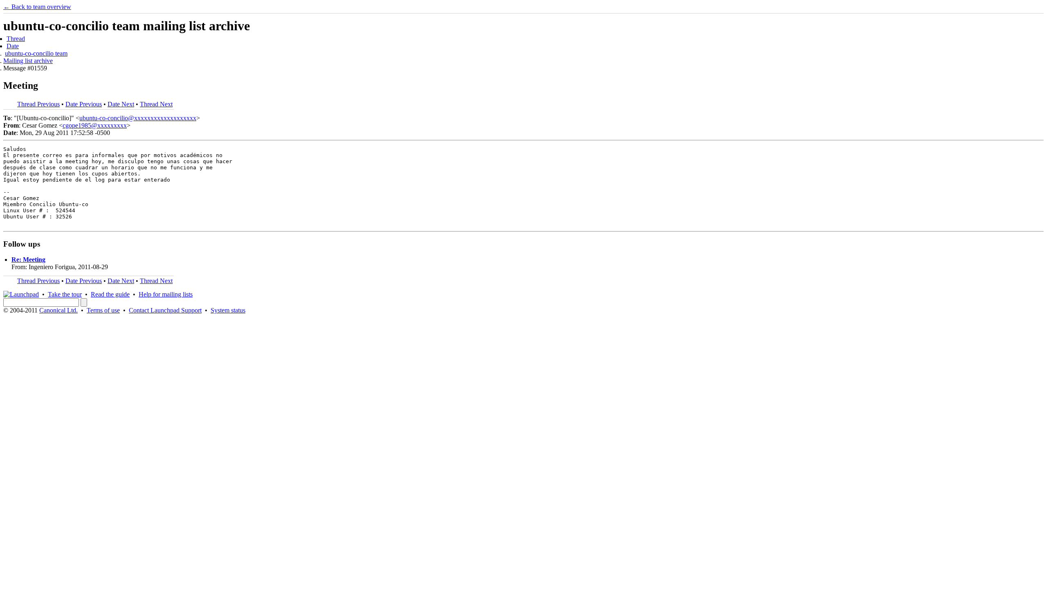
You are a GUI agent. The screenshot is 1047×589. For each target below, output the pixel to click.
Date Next (121, 104)
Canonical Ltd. (58, 310)
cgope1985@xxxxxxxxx (95, 125)
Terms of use (103, 310)
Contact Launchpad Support (165, 310)
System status (228, 310)
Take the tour (65, 294)
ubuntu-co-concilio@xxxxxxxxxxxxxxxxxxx (137, 118)
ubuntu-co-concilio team (36, 53)
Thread (16, 38)
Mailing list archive (28, 60)
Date (13, 46)
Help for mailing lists (166, 294)
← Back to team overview (37, 6)
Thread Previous (38, 104)
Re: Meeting (28, 259)
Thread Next (156, 104)
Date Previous (83, 104)
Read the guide (110, 294)
